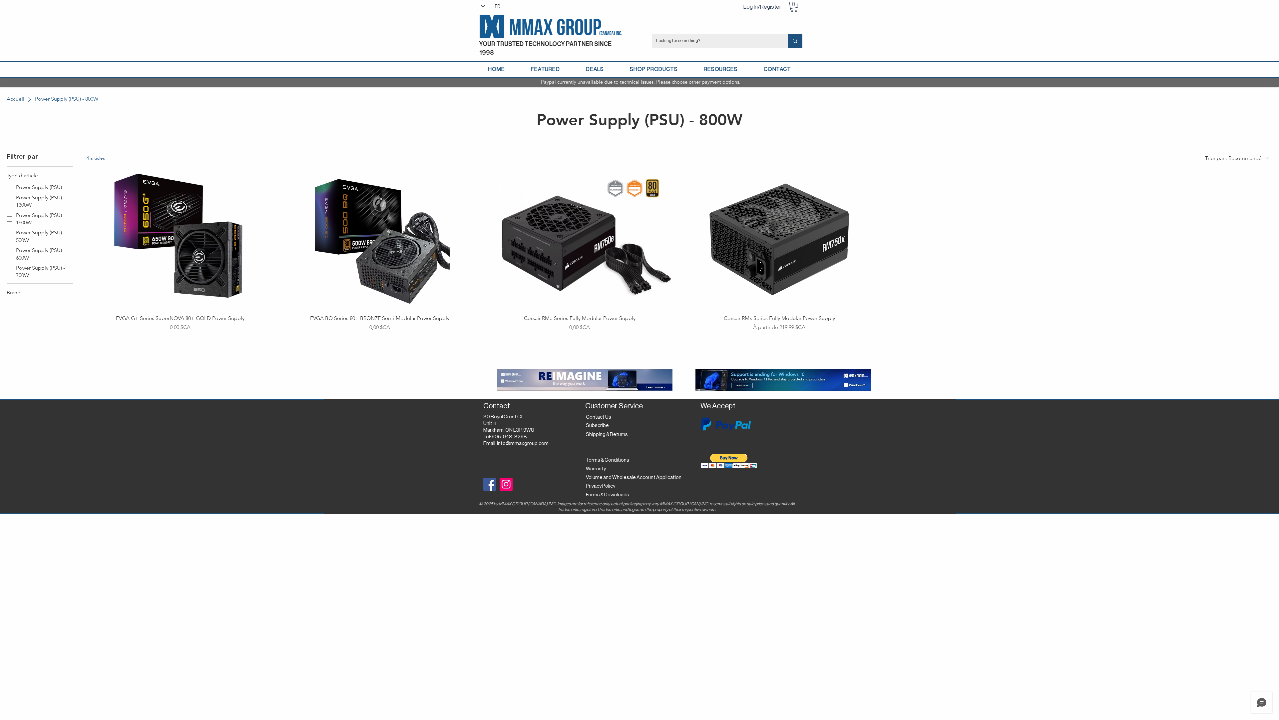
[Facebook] (489, 484)
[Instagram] (506, 484)
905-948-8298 (509, 436)
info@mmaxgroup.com (523, 443)
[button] (794, 7)
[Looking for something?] (795, 41)
